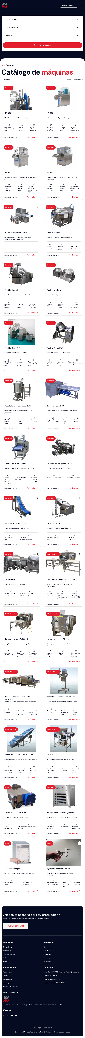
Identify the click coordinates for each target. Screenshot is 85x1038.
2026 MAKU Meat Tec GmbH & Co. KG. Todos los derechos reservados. (43, 1032)
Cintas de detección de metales (18, 754)
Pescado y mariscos (10, 986)
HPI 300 (8, 113)
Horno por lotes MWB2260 (16, 639)
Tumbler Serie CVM (12, 348)
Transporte (7, 951)
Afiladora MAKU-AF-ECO (15, 812)
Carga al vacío (10, 579)
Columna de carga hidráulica (59, 463)
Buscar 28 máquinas (43, 45)
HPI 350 (50, 113)
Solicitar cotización (69, 5)
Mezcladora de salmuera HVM (17, 406)
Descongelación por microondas (61, 579)
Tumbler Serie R (11, 290)
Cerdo (5, 976)
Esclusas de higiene (13, 868)
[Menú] (82, 5)
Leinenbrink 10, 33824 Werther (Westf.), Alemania (61, 972)
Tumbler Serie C (54, 290)
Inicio (3, 65)
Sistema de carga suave (15, 523)
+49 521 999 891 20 (51, 976)
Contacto (47, 954)
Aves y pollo (7, 979)
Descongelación (9, 954)
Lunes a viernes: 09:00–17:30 (54, 983)
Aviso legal (47, 958)
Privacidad (47, 962)
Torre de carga (53, 523)
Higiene (5, 962)
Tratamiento (7, 947)
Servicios (47, 951)
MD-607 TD (52, 754)
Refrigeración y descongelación (60, 812)
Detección (7, 958)
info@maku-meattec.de (52, 979)
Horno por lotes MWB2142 (58, 639)
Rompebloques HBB (55, 406)
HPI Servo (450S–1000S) (15, 232)
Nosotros (47, 947)
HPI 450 (7, 172)
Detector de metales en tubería (61, 697)
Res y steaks (7, 972)
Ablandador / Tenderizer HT (16, 463)
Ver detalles (31, 137)
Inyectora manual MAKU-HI (58, 868)
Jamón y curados (9, 983)
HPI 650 (50, 172)
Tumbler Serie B (54, 232)
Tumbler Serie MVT (55, 348)
